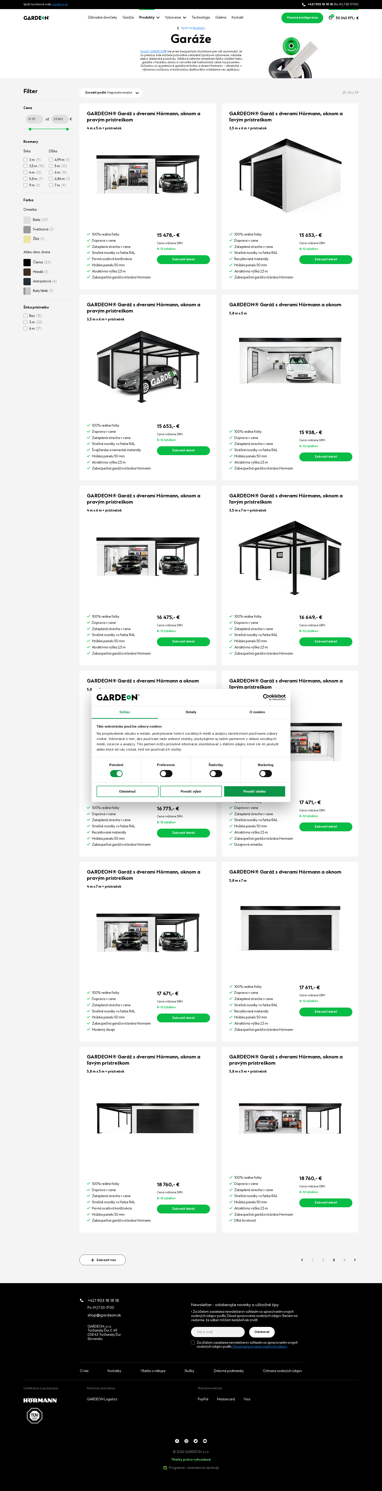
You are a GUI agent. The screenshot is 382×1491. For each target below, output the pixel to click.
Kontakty (114, 1371)
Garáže (128, 18)
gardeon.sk (60, 4)
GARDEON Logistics (102, 1399)
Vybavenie (173, 18)
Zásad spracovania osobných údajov (259, 1347)
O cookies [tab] (257, 712)
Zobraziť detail (183, 260)
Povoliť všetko (254, 791)
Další (355, 1259)
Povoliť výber (191, 791)
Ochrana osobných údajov (282, 1371)
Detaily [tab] (191, 712)
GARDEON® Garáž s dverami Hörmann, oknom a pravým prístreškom (143, 117)
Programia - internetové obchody (194, 1468)
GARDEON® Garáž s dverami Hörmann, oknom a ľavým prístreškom (286, 117)
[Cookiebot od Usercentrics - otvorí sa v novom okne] (266, 697)
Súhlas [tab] (124, 712)
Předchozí (302, 1259)
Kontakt (238, 18)
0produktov (57, 1489)
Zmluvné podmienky (229, 1371)
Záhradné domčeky (102, 18)
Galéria (220, 18)
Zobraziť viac (106, 1260)
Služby (189, 1371)
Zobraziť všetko (44, 1489)
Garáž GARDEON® (153, 52)
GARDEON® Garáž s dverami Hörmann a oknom (285, 305)
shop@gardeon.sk (104, 1315)
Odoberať (261, 1332)
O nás (84, 1371)
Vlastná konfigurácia (302, 18)
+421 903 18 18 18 (103, 1301)
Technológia (200, 18)
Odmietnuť (127, 791)
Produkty (147, 18)
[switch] (166, 773)
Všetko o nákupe (153, 1371)
